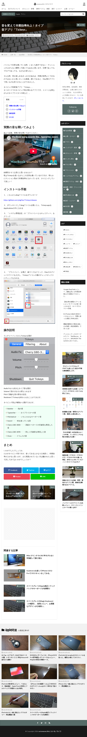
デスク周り (70, 164)
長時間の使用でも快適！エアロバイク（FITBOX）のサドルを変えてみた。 (72, 391)
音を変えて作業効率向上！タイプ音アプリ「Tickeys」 (43, 54)
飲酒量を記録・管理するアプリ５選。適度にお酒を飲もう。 (72, 413)
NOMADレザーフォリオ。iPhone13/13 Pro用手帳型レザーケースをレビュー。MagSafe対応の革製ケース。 (43, 657)
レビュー (77, 244)
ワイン (23, 14)
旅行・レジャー (57, 9)
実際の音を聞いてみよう (16, 106)
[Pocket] (17, 477)
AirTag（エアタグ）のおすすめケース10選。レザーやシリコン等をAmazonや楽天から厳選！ (15, 657)
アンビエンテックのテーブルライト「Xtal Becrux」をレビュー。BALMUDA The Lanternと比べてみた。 (72, 337)
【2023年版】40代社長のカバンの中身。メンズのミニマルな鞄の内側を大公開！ (72, 434)
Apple (18, 14)
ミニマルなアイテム (73, 176)
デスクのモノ (69, 239)
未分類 (68, 206)
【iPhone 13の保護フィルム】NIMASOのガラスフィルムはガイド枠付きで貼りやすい (43, 686)
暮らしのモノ (69, 262)
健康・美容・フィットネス (72, 188)
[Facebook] (13, 470)
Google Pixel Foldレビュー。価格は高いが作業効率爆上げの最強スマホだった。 (72, 292)
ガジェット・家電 (28, 9)
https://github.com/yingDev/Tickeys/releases (20, 200)
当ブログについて (14, 9)
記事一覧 (13, 54)
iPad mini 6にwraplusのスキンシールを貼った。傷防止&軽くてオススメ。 (72, 656)
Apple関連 (31, 35)
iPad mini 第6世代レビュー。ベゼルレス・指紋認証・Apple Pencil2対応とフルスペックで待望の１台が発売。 (14, 686)
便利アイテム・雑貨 (43, 9)
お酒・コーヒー (69, 9)
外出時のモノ (69, 253)
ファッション (71, 170)
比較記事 (67, 267)
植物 (68, 212)
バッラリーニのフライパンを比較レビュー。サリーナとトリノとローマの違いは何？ (72, 505)
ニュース (67, 244)
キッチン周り (71, 159)
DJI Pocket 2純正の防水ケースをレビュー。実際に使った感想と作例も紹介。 (72, 316)
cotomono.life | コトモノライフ (50, 731)
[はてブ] (47, 470)
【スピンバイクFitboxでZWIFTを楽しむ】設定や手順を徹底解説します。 (72, 368)
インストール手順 (14, 109)
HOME (5, 54)
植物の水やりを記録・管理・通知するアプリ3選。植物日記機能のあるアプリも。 (72, 482)
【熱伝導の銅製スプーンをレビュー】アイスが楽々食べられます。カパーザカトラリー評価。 (72, 305)
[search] (83, 14)
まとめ (10, 117)
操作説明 (11, 113)
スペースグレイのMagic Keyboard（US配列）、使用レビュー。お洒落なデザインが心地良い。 (40, 603)
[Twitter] (30, 470)
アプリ (37, 35)
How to (67, 230)
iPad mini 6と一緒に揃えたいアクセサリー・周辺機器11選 (14, 714)
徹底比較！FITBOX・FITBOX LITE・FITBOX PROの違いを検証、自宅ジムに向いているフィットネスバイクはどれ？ (72, 458)
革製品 (67, 271)
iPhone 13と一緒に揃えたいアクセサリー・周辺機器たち (72, 685)
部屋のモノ (78, 267)
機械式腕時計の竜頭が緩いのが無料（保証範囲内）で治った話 (72, 326)
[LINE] (43, 477)
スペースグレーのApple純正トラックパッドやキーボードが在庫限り (41, 587)
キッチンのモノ (69, 234)
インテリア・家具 (72, 147)
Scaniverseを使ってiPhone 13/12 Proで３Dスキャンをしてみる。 (39, 572)
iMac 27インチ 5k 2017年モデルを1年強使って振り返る (40, 556)
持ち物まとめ (71, 195)
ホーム (4, 9)
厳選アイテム (69, 248)
